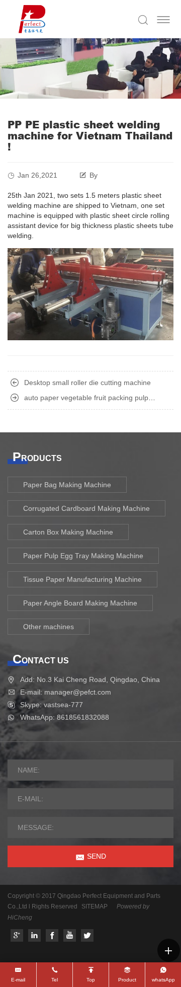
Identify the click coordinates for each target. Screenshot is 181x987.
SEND (96, 856)
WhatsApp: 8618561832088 (64, 717)
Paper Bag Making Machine (67, 485)
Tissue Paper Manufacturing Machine (82, 579)
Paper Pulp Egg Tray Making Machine (83, 556)
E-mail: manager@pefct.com (65, 692)
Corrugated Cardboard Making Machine (86, 508)
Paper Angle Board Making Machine (80, 603)
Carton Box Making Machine (68, 532)
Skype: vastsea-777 (51, 705)
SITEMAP (94, 906)
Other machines (48, 627)
